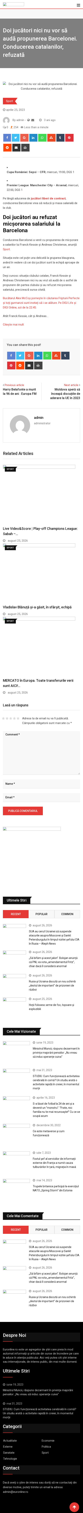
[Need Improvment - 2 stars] (7, 718)
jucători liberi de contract (48, 198)
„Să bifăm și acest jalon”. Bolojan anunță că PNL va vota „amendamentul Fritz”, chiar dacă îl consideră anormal (53, 962)
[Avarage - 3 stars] (11, 718)
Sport (9, 101)
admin (38, 418)
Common (67, 914)
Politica (46, 1446)
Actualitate (10, 1440)
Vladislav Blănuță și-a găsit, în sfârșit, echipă (37, 607)
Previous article (14, 385)
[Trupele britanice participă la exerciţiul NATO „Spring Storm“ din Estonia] (16, 1190)
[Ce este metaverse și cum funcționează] (16, 1135)
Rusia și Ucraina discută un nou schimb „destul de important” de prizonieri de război (52, 985)
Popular (41, 914)
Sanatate (8, 1452)
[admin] (33, 120)
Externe (8, 1446)
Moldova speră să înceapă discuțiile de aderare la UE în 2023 (65, 394)
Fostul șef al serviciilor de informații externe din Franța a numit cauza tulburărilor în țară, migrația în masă (54, 1162)
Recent (16, 914)
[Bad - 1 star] (3, 718)
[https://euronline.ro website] (28, 120)
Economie (48, 1440)
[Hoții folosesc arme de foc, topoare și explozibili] (14, 1007)
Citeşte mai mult (13, 324)
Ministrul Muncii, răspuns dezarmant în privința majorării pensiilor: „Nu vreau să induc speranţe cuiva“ (56, 1052)
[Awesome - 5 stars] (18, 718)
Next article (71, 385)
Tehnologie (10, 1458)
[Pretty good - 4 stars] (14, 718)
